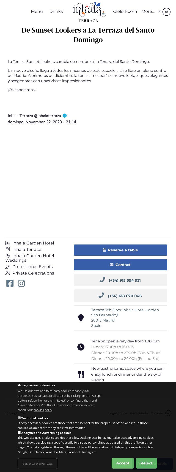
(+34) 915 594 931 (125, 280)
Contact (123, 265)
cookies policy (43, 410)
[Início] (88, 11)
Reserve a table (123, 250)
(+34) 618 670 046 (125, 296)
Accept (122, 463)
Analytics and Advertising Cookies (46, 433)
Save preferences (37, 463)
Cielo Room (125, 11)
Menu (37, 11)
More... (148, 11)
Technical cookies (34, 418)
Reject (146, 463)
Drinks (56, 11)
